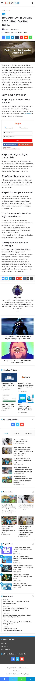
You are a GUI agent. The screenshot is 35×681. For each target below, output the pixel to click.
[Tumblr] (13, 278)
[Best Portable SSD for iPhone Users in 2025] (7, 441)
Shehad (6, 29)
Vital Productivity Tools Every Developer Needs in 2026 (22, 460)
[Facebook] (3, 278)
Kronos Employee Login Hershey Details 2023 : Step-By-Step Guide (26, 386)
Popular (16, 433)
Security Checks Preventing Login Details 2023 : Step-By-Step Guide (23, 567)
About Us (4, 643)
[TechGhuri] (12, 3)
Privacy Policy (5, 649)
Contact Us (4, 646)
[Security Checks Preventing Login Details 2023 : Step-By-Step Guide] (6, 568)
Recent (5, 433)
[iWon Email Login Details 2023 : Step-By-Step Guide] (9, 398)
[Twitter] (6, 278)
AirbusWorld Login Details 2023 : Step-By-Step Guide (8, 385)
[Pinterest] (17, 278)
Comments (28, 433)
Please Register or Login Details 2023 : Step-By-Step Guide (22, 549)
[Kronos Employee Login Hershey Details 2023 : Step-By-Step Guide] (26, 377)
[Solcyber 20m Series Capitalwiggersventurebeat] (6, 586)
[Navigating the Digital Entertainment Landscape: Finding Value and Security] (7, 470)
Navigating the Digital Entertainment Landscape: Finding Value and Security (23, 469)
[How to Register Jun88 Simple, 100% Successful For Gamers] (6, 559)
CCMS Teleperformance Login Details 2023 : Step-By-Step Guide (25, 407)
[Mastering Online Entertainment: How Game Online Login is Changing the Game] (7, 479)
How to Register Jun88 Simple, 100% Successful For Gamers (23, 558)
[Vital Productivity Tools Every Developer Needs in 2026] (7, 461)
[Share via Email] (28, 278)
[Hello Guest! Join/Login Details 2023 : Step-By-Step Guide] (6, 577)
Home (5, 10)
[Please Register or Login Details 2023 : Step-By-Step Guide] (6, 550)
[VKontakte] (24, 278)
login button (27, 114)
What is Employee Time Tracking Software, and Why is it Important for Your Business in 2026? (25, 530)
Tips (9, 10)
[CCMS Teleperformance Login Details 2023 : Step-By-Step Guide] (26, 398)
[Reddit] (20, 278)
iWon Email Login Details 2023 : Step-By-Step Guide (8, 406)
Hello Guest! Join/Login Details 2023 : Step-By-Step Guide (22, 577)
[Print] (31, 278)
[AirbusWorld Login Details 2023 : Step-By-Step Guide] (9, 377)
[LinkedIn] (10, 278)
